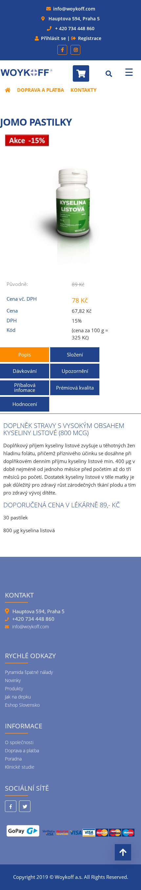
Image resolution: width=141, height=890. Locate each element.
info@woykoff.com (74, 9)
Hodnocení (24, 404)
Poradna (13, 759)
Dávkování (25, 371)
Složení (75, 354)
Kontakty (83, 90)
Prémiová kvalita (75, 387)
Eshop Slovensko (22, 705)
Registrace (89, 38)
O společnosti (19, 742)
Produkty (14, 688)
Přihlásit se (53, 38)
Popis (24, 354)
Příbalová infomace (24, 387)
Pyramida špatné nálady (29, 672)
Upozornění (75, 371)
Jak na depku (18, 697)
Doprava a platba (40, 90)
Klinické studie (19, 767)
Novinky (13, 680)
